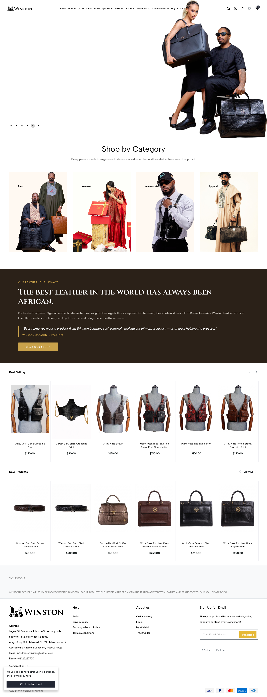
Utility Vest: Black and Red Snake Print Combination (154, 445)
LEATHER (129, 8)
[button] (249, 8)
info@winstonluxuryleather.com (35, 653)
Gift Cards (87, 8)
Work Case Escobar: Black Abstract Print (196, 545)
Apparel (106, 8)
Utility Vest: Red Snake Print (196, 443)
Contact (181, 8)
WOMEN (72, 8)
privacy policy (80, 622)
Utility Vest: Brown (113, 443)
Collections (141, 8)
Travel (97, 8)
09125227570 (26, 658)
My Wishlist (142, 627)
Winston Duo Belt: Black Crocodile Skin (71, 545)
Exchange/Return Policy (86, 627)
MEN (117, 8)
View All (248, 471)
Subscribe (248, 634)
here (28, 675)
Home (63, 8)
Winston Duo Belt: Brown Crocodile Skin (30, 545)
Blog (173, 8)
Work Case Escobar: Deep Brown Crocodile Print (154, 545)
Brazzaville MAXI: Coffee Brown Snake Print (113, 545)
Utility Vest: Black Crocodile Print (30, 445)
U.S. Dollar (205, 650)
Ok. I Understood (31, 684)
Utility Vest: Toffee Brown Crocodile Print (238, 445)
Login (139, 622)
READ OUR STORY (38, 346)
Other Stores (159, 8)
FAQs (76, 616)
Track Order (143, 632)
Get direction (17, 666)
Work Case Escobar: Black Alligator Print (237, 545)
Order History (144, 616)
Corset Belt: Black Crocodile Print (71, 445)
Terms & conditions (83, 632)
